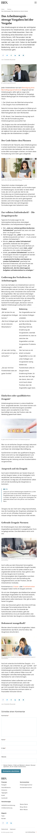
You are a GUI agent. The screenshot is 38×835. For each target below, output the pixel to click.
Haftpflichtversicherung (8, 805)
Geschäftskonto (6, 787)
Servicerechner (23, 782)
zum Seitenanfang (31, 832)
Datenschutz (4, 829)
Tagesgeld (4, 792)
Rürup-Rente (23, 807)
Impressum (12, 829)
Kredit (3, 795)
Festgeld (3, 785)
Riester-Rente (24, 804)
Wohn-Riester (24, 809)
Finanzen (4, 782)
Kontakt (3, 818)
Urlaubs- (16, 586)
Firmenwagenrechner (26, 785)
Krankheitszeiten (29, 586)
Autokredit (4, 798)
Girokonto (4, 790)
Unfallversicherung (6, 808)
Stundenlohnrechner (26, 787)
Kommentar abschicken (11, 771)
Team (2, 816)
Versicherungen (6, 801)
